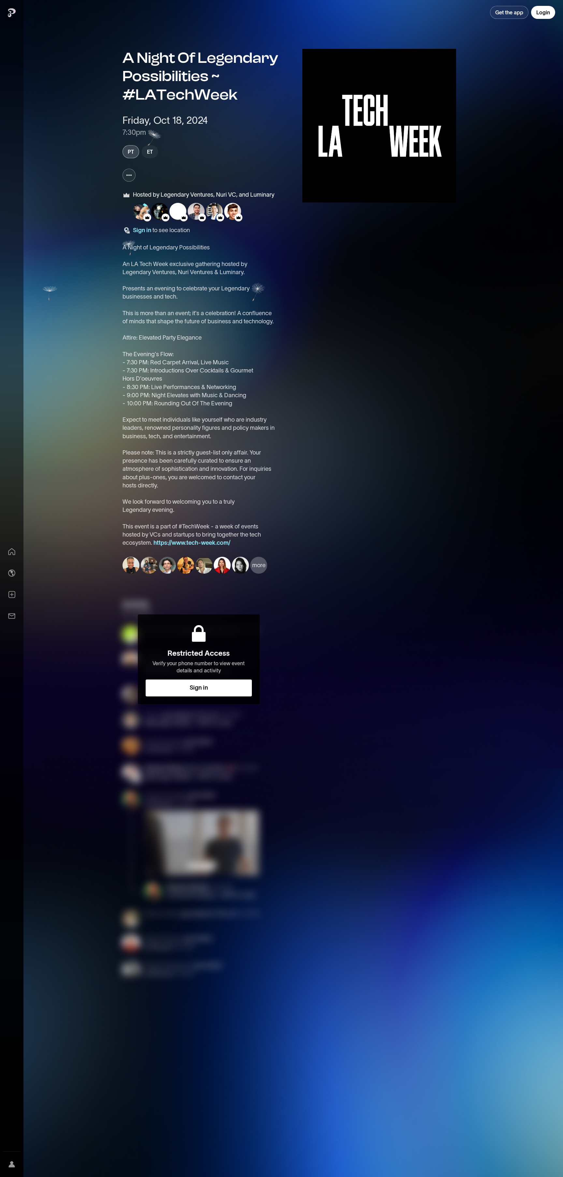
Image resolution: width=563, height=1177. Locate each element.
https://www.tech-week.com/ (191, 542)
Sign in (142, 230)
